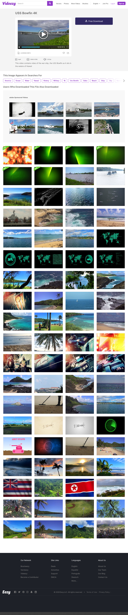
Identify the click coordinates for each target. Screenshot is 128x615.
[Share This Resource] (68, 53)
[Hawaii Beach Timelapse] (48, 321)
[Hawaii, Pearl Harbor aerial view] (107, 127)
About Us (102, 566)
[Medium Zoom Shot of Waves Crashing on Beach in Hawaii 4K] (110, 321)
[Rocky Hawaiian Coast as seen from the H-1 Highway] (17, 321)
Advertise (55, 570)
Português (76, 573)
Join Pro (105, 4)
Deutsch (75, 577)
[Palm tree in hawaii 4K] (48, 508)
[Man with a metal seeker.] (48, 405)
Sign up (121, 3)
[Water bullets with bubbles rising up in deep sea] (48, 197)
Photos (66, 4)
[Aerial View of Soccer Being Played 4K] (79, 508)
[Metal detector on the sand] (79, 446)
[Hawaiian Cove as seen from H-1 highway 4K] (79, 384)
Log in (113, 4)
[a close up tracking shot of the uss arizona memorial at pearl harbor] (79, 110)
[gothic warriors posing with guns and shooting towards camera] (17, 363)
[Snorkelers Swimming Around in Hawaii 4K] (110, 384)
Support (54, 573)
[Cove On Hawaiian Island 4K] (48, 218)
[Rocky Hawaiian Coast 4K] (17, 384)
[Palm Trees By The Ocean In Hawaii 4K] (110, 467)
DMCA (53, 577)
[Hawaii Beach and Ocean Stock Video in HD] (17, 342)
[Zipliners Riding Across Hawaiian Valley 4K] (48, 488)
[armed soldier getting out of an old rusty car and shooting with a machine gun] (79, 363)
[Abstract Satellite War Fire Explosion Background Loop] (17, 155)
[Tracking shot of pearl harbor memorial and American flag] (50, 110)
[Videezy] (9, 4)
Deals (53, 566)
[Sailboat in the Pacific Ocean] (79, 301)
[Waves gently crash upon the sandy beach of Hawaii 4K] (48, 238)
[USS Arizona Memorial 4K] (79, 176)
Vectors (58, 4)
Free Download (95, 21)
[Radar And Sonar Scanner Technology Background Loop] (48, 155)
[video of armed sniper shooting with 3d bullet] (110, 342)
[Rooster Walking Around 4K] (17, 508)
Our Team (102, 570)
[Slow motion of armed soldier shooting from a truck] (79, 342)
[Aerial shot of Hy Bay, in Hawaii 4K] (79, 321)
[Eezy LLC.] (6, 592)
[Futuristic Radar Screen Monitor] (48, 446)
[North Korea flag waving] (79, 488)
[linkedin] (36, 592)
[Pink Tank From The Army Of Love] (17, 446)
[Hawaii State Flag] (17, 488)
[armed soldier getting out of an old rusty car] (48, 363)
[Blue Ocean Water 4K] (79, 197)
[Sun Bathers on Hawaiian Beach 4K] (110, 446)
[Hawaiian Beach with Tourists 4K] (48, 301)
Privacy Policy (104, 592)
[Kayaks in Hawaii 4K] (110, 197)
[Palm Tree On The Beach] (48, 342)
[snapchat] (31, 592)
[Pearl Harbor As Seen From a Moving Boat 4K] (79, 238)
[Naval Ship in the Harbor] (17, 218)
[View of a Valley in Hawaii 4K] (17, 529)
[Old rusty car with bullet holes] (17, 301)
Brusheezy (25, 566)
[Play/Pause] (19, 47)
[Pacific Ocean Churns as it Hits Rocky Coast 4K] (48, 280)
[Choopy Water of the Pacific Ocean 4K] (79, 218)
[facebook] (15, 592)
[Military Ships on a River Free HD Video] (110, 176)
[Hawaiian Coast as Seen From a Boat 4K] (110, 405)
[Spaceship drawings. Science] (48, 425)
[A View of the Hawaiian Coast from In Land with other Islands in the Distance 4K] (17, 425)
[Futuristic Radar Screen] (110, 425)
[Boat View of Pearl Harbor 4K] (17, 238)
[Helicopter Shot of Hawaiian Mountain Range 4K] (79, 529)
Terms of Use (91, 592)
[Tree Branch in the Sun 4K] (110, 508)
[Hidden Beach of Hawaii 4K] (17, 280)
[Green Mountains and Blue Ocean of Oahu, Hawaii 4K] (79, 405)
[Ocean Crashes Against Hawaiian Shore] (110, 301)
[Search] (50, 3)
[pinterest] (23, 592)
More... (74, 581)
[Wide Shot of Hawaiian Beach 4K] (110, 218)
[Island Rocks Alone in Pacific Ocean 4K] (17, 405)
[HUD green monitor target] (110, 238)
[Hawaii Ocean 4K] (17, 197)
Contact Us (102, 577)
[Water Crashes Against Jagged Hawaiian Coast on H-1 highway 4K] (110, 280)
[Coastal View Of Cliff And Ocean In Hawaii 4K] (79, 280)
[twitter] (19, 592)
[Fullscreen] (67, 47)
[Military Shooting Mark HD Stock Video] (48, 384)
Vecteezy (24, 570)
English (74, 566)
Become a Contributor (29, 577)
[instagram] (27, 592)
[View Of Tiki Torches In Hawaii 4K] (48, 467)
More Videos (75, 4)
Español (75, 570)
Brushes (85, 4)
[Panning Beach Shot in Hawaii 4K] (48, 529)
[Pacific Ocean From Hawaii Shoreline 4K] (110, 488)
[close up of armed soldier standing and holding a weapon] (110, 363)
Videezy (24, 573)
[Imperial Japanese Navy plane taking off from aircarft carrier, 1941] (79, 127)
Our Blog (101, 573)
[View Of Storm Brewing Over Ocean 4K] (17, 467)
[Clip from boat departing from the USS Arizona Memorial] (50, 127)
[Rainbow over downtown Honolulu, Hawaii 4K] (110, 529)
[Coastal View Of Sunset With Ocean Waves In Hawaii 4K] (79, 467)
